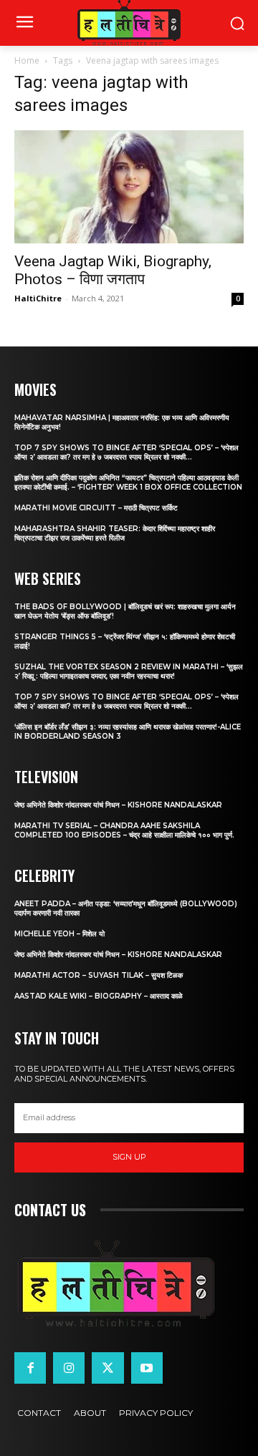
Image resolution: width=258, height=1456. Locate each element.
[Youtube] (147, 1368)
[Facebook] (30, 1368)
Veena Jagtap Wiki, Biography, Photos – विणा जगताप (112, 270)
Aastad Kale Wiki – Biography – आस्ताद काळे (98, 996)
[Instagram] (69, 1368)
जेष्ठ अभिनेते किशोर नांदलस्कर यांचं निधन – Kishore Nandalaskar (118, 805)
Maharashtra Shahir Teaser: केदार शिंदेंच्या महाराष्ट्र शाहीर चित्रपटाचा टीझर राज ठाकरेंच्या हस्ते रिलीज (114, 533)
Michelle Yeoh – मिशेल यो (59, 933)
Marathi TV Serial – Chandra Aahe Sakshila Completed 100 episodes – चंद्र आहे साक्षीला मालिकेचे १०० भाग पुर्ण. (124, 830)
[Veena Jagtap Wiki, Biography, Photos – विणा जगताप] (129, 186)
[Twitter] (107, 1368)
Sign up (129, 1157)
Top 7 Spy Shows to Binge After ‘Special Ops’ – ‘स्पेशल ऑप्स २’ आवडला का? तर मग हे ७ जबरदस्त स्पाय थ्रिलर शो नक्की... (126, 452)
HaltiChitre (38, 298)
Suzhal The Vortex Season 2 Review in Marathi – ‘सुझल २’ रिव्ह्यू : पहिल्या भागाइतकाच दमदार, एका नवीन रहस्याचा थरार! (128, 671)
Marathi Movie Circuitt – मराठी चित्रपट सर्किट (96, 508)
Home (26, 60)
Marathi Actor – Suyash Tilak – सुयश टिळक (98, 975)
